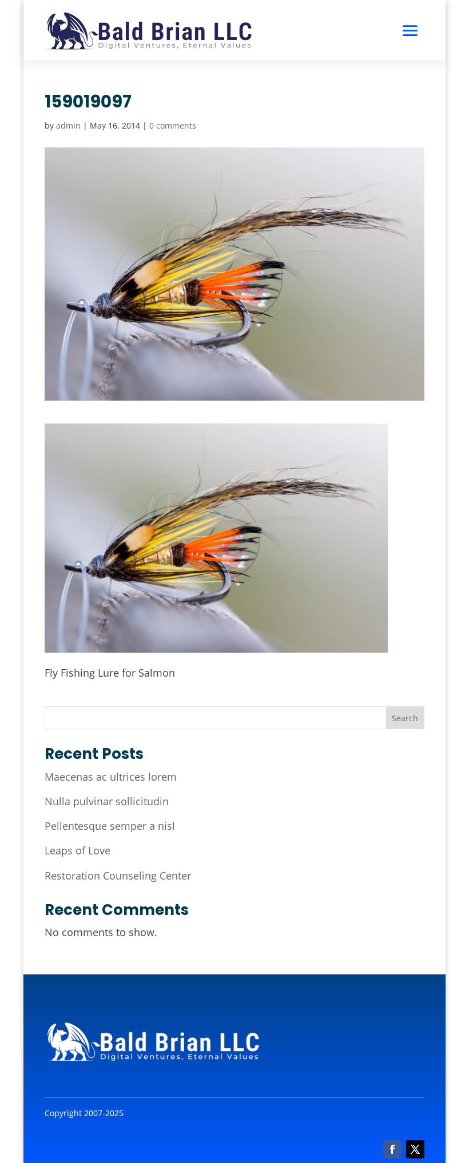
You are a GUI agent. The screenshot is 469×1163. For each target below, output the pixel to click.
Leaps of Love (77, 850)
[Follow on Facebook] (392, 1149)
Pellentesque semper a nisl (110, 826)
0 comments (172, 125)
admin (68, 125)
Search (405, 718)
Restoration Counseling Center (118, 875)
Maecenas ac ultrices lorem (111, 777)
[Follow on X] (415, 1149)
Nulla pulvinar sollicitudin (107, 801)
